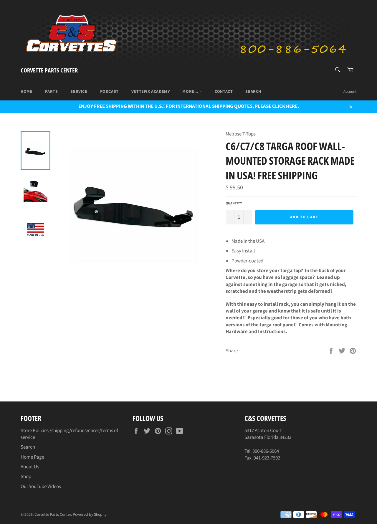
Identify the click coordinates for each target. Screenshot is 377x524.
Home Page (32, 457)
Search (253, 92)
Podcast (109, 92)
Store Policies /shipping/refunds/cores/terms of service (69, 434)
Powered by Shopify (89, 514)
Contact (224, 92)
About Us (30, 466)
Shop (26, 476)
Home (26, 92)
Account (349, 91)
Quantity (234, 203)
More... (190, 92)
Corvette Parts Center (49, 70)
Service (78, 92)
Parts (51, 92)
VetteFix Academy (150, 92)
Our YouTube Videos (41, 486)
